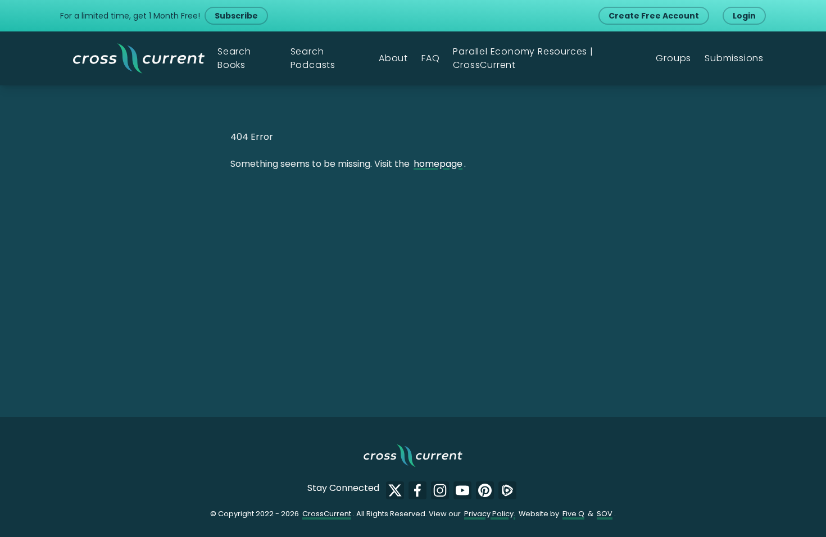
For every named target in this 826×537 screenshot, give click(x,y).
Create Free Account (654, 15)
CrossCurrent (326, 513)
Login (744, 15)
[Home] (139, 58)
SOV (604, 513)
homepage (438, 163)
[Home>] (413, 455)
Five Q (573, 513)
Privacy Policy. (489, 513)
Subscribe (236, 15)
